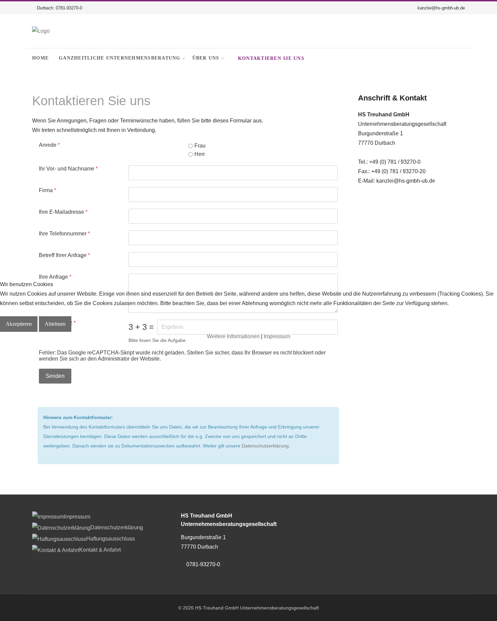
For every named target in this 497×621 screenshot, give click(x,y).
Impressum (277, 336)
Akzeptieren (19, 324)
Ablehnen (55, 324)
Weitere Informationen (233, 336)
